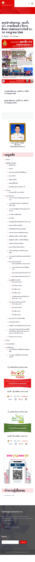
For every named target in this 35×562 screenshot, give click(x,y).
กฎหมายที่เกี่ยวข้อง (13, 183)
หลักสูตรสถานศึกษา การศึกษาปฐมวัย (18, 236)
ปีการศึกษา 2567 (16, 289)
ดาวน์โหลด (11, 218)
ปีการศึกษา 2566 (16, 292)
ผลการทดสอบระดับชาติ (15, 261)
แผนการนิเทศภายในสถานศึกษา (16, 247)
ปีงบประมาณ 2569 (17, 282)
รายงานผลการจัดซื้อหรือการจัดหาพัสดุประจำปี (18, 356)
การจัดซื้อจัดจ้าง (10, 347)
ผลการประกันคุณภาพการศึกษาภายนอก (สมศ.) (18, 251)
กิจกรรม (6, 36)
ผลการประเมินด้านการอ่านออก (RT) (21, 263)
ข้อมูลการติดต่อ (13, 179)
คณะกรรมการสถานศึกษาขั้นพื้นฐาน (18, 172)
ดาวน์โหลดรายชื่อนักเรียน (15, 214)
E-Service (8, 190)
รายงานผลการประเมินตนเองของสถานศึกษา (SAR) (20, 257)
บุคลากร (11, 168)
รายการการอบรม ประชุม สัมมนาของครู (18, 232)
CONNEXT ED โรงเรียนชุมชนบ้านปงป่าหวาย (20, 325)
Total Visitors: (7, 495)
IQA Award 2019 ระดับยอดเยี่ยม (17, 318)
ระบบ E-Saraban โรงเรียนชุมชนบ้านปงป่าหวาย (19, 198)
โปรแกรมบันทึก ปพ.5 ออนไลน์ (16, 192)
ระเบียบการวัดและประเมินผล (16, 243)
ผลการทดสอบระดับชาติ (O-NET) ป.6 (21, 272)
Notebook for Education (15, 336)
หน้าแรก (8, 159)
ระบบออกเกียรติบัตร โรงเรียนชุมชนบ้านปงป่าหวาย (19, 210)
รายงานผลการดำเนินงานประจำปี (17, 302)
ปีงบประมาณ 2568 (17, 285)
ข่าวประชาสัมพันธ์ (10, 344)
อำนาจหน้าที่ (12, 176)
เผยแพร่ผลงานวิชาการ (14, 322)
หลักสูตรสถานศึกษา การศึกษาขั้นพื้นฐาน (19, 239)
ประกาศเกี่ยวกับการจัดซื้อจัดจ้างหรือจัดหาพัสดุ (19, 350)
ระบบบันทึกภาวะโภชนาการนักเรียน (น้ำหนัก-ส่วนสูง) (19, 204)
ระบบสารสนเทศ (10, 196)
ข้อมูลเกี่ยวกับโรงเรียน (11, 163)
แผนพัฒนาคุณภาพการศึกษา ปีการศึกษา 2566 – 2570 (20, 297)
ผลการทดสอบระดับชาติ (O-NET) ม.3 (21, 276)
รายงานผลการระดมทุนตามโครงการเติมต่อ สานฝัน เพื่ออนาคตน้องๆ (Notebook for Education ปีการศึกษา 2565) (19, 331)
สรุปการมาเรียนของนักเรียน (15, 225)
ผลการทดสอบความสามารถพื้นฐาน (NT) (20, 268)
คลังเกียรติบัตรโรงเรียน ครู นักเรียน (17, 229)
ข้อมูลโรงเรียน (12, 165)
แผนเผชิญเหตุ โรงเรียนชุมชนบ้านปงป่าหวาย (20, 221)
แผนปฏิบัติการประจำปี (14, 280)
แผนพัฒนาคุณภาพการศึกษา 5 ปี (17, 186)
